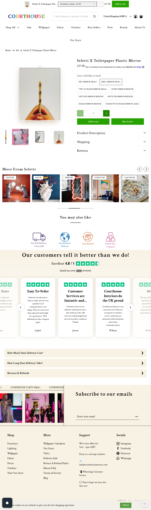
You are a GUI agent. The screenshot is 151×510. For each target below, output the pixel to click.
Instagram (126, 443)
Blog (45, 478)
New (110, 27)
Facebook (126, 448)
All (17, 50)
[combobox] (74, 16)
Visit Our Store (15, 473)
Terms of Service (52, 473)
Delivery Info (50, 458)
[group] (16, 188)
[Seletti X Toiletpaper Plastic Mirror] (39, 93)
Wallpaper (44, 27)
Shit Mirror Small (88, 82)
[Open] (7, 503)
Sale (29, 27)
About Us (140, 27)
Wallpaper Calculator (54, 443)
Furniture (12, 443)
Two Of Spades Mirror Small (93, 89)
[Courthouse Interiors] (26, 16)
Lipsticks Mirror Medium (91, 96)
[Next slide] (146, 169)
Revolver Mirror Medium (120, 96)
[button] (20, 307)
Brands (124, 27)
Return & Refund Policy (56, 463)
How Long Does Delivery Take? (25, 363)
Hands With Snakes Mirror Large (122, 104)
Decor (10, 463)
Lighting (11, 448)
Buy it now (127, 121)
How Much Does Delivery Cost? (25, 353)
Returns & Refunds (18, 373)
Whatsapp (126, 458)
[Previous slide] (139, 169)
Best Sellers (94, 27)
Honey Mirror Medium (122, 89)
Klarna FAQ (49, 468)
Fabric (60, 27)
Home (8, 50)
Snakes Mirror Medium (90, 104)
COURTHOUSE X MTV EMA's (16, 387)
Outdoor (76, 27)
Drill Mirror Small (111, 82)
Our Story (48, 448)
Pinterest (125, 453)
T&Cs (46, 453)
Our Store (75, 40)
